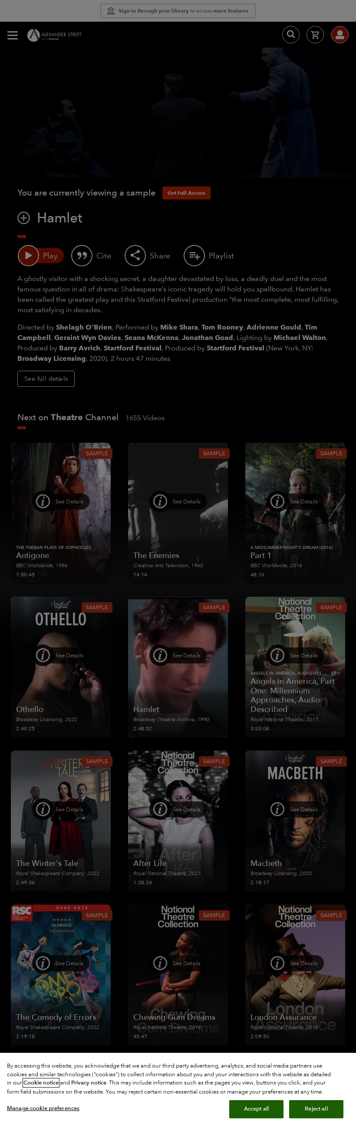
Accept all (256, 1109)
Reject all (316, 1109)
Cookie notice (41, 1083)
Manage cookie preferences (43, 1108)
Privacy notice (88, 1083)
